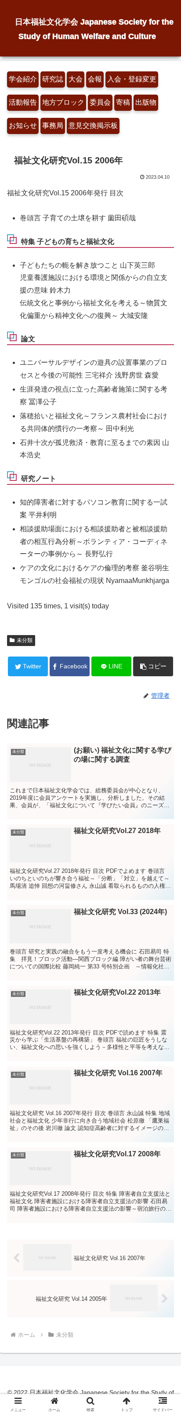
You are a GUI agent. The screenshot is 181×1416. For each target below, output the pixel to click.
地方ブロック (63, 102)
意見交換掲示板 (93, 125)
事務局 (52, 125)
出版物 (145, 102)
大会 (76, 79)
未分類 (25, 640)
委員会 (100, 102)
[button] (153, 666)
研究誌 (52, 79)
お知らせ (23, 125)
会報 (95, 79)
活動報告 (23, 102)
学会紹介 (23, 79)
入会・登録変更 (131, 79)
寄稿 (123, 102)
